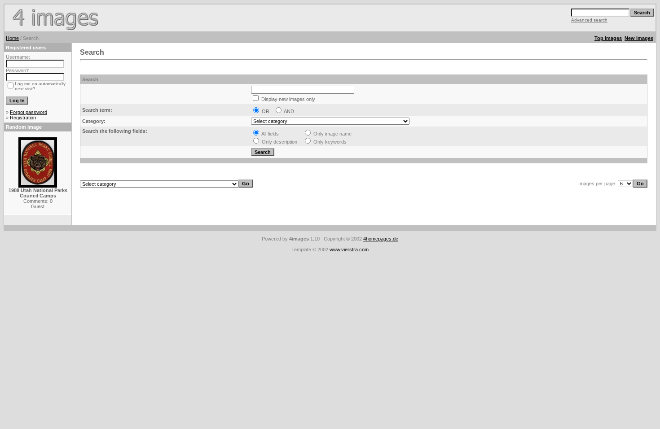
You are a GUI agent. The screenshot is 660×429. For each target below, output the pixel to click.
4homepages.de (380, 238)
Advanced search (589, 20)
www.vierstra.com (349, 249)
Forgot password (28, 112)
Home (12, 38)
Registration (23, 117)
